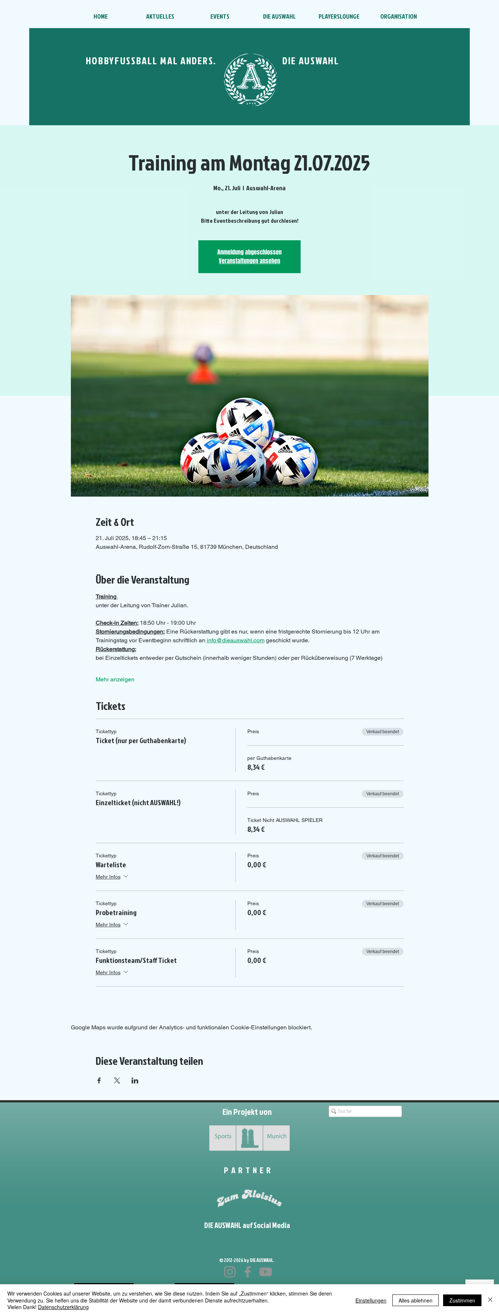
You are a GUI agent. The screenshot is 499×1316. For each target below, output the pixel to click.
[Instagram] (229, 1271)
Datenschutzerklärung (63, 1307)
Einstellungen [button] (370, 1300)
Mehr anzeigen (115, 679)
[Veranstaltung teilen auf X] (117, 1080)
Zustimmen (462, 1300)
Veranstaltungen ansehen (249, 261)
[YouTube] (265, 1271)
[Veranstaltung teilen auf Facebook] (99, 1080)
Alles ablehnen (416, 1300)
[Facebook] (247, 1271)
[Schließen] (490, 1300)
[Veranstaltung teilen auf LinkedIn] (135, 1080)
